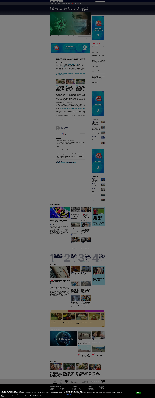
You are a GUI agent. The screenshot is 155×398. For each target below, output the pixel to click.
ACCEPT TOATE (138, 392)
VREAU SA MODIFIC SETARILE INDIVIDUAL (138, 394)
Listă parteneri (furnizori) (68, 394)
